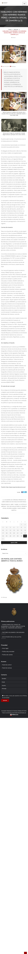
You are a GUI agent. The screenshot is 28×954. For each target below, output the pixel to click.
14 (17, 530)
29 (21, 536)
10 (3, 530)
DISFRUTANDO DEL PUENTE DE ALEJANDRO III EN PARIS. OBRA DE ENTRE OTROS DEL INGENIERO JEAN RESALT (13, 626)
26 (10, 536)
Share (14, 37)
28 (17, 536)
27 (14, 536)
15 (21, 530)
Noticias (13, 66)
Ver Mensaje (4, 597)
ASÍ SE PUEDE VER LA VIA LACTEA (11, 637)
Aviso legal (5, 648)
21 (17, 533)
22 (21, 533)
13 (14, 530)
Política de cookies (7, 654)
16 (25, 530)
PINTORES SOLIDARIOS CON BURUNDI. (13, 632)
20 (14, 533)
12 (10, 530)
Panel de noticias (7, 668)
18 (6, 533)
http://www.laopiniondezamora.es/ (16, 487)
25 (6, 536)
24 (3, 536)
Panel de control (6, 665)
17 (3, 533)
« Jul (2, 544)
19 (10, 533)
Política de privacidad (8, 651)
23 (25, 533)
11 (6, 530)
